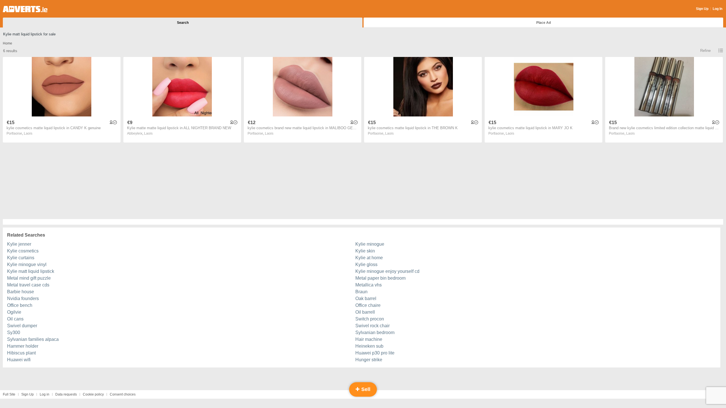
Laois (28, 133)
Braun (361, 291)
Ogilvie (14, 312)
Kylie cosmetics (23, 250)
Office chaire (368, 305)
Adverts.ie (25, 9)
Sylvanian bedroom (374, 332)
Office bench (19, 305)
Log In (717, 9)
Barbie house (20, 291)
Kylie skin (365, 250)
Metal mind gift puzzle (29, 278)
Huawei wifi (19, 359)
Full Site (9, 394)
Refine (705, 50)
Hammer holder (22, 346)
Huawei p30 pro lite (374, 352)
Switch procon (369, 318)
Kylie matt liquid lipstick (30, 271)
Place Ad (543, 23)
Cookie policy (93, 394)
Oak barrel (365, 298)
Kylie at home (369, 257)
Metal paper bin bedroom (380, 278)
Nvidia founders (23, 298)
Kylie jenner (19, 244)
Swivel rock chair (372, 325)
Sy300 (13, 332)
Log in (44, 394)
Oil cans (15, 318)
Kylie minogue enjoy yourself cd (387, 271)
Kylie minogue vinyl (27, 264)
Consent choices (123, 394)
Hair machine (368, 339)
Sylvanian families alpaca (33, 339)
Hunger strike (368, 359)
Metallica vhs (368, 284)
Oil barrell (365, 312)
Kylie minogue (369, 244)
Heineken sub (369, 346)
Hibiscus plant (21, 352)
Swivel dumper (22, 325)
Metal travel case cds (28, 284)
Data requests (66, 394)
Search (183, 23)
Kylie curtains (20, 257)
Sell (365, 389)
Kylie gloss (366, 264)
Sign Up (702, 9)
